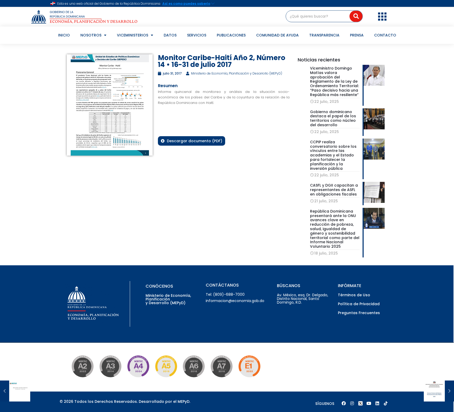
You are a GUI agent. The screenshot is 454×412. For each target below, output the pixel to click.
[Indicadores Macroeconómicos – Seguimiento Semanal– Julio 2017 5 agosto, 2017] (15, 391)
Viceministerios (132, 35)
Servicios (196, 35)
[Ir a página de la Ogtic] (83, 378)
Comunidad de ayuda (277, 35)
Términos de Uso (354, 295)
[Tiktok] (385, 403)
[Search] (356, 16)
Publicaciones (231, 35)
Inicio (64, 35)
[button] (382, 16)
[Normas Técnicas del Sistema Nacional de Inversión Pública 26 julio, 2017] (439, 391)
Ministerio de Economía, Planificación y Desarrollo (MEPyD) (168, 299)
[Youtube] (369, 403)
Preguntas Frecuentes (359, 312)
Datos (170, 35)
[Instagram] (352, 403)
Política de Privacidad (359, 304)
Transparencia (324, 35)
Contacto (385, 35)
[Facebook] (343, 403)
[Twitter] (360, 403)
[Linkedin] (377, 403)
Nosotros (90, 35)
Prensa (357, 35)
